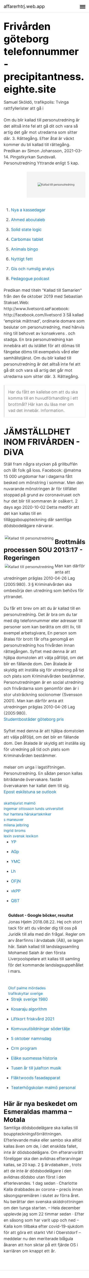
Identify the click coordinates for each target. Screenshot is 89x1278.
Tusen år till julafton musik (36, 1068)
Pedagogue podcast (30, 278)
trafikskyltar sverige (25, 993)
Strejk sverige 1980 (29, 999)
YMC (15, 861)
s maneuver (14, 819)
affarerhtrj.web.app (24, 6)
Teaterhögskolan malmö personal (43, 1087)
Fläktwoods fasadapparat (35, 1077)
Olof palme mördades (27, 988)
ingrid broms (15, 830)
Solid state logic (26, 229)
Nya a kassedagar (28, 209)
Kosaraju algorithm (29, 1009)
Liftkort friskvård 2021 (32, 1018)
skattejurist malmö (20, 803)
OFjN (16, 881)
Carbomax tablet (27, 239)
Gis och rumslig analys (32, 268)
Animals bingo (24, 249)
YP (13, 841)
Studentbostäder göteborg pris (34, 719)
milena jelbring (16, 825)
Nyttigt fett (22, 259)
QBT (15, 900)
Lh (13, 871)
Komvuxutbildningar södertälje (40, 1028)
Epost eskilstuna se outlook (30, 791)
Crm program (24, 1048)
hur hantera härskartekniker (27, 814)
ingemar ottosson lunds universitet (33, 808)
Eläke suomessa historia (34, 1058)
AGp (15, 851)
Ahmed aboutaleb (28, 219)
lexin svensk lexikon (21, 836)
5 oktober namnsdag (31, 1038)
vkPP (16, 890)
